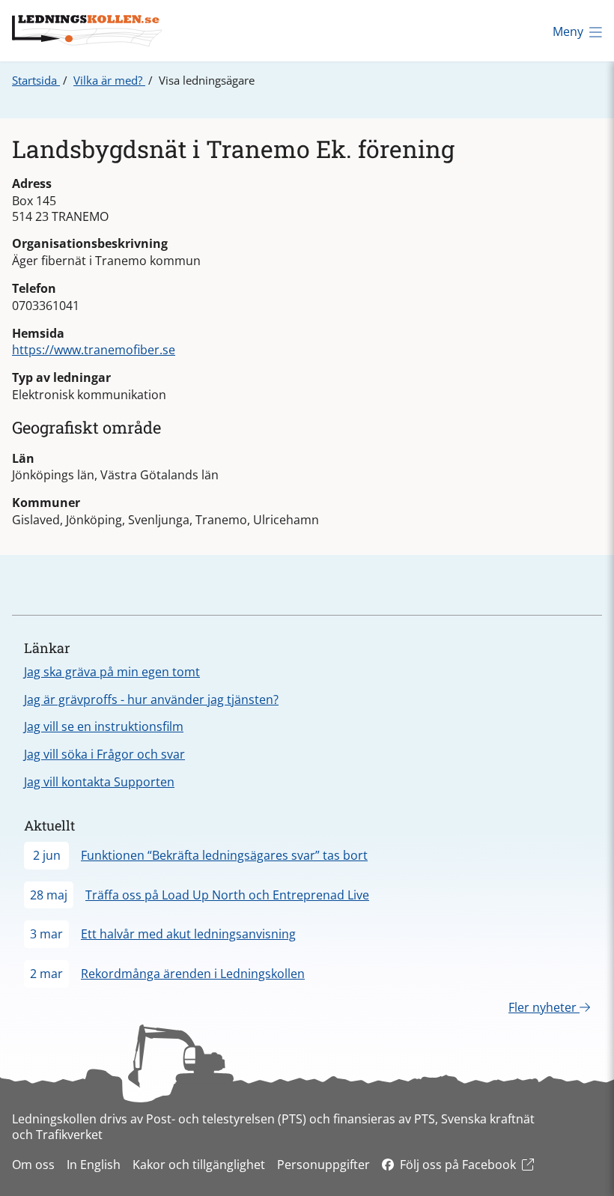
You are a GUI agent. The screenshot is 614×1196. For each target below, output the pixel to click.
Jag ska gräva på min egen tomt (112, 672)
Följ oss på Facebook (458, 1164)
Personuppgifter (323, 1164)
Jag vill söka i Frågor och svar (104, 754)
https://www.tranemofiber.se (93, 350)
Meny (568, 31)
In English (94, 1164)
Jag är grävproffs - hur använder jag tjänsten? (151, 699)
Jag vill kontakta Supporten (99, 782)
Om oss (33, 1164)
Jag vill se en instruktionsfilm (103, 726)
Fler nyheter (544, 1007)
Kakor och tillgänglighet (199, 1164)
